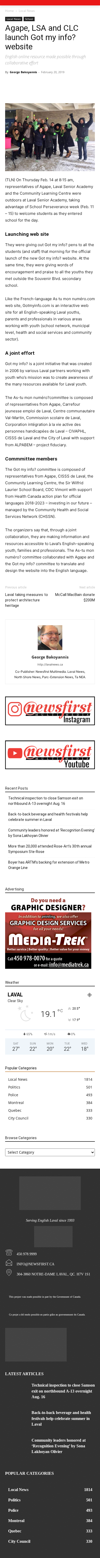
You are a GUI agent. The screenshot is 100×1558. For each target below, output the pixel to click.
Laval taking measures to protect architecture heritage (26, 600)
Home (9, 11)
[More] (63, 91)
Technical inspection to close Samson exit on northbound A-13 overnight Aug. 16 (45, 801)
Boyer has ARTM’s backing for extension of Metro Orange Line (48, 865)
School (29, 19)
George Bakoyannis (23, 72)
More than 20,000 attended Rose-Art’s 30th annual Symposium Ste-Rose (50, 849)
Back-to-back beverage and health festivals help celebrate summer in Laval (48, 817)
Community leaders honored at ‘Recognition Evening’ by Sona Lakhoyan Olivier (51, 833)
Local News (27, 11)
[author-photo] (50, 650)
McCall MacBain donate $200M (75, 597)
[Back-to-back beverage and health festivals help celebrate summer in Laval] (16, 1417)
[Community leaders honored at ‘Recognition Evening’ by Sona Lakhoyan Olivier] (16, 1445)
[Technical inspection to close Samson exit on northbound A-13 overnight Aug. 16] (16, 1390)
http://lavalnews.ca (50, 664)
